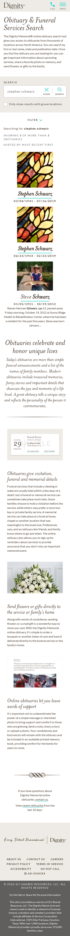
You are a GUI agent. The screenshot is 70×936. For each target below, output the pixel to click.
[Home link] (14, 5)
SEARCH (10, 82)
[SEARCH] (59, 89)
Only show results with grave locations (35, 104)
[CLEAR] (47, 89)
